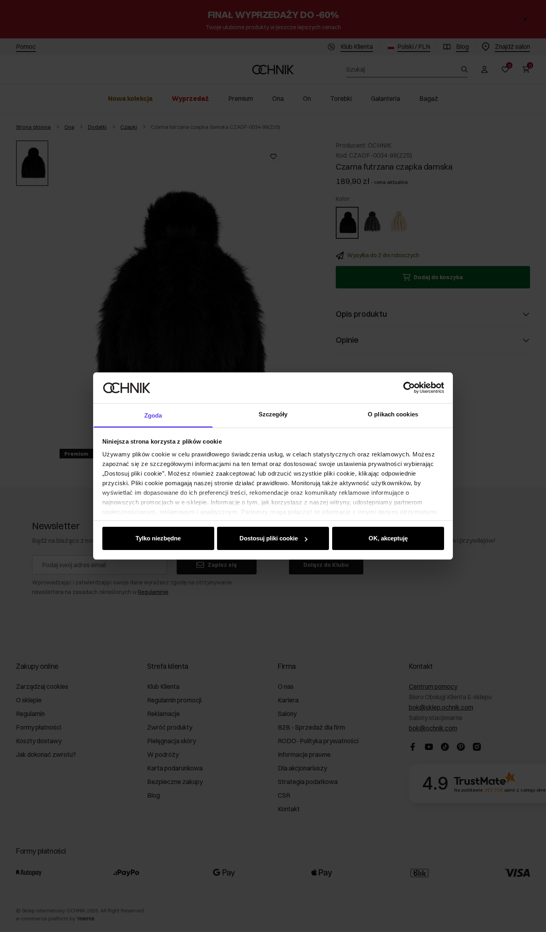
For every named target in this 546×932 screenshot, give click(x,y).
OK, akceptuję (388, 538)
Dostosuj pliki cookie (268, 538)
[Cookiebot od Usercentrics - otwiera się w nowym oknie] (409, 388)
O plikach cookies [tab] (393, 414)
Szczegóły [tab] (273, 414)
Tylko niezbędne (158, 538)
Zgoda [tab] (153, 415)
